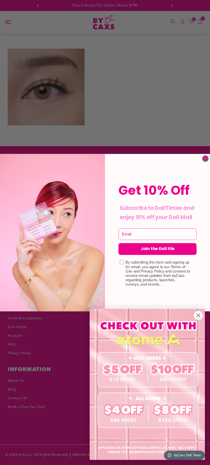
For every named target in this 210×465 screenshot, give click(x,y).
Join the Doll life (157, 248)
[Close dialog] (205, 158)
